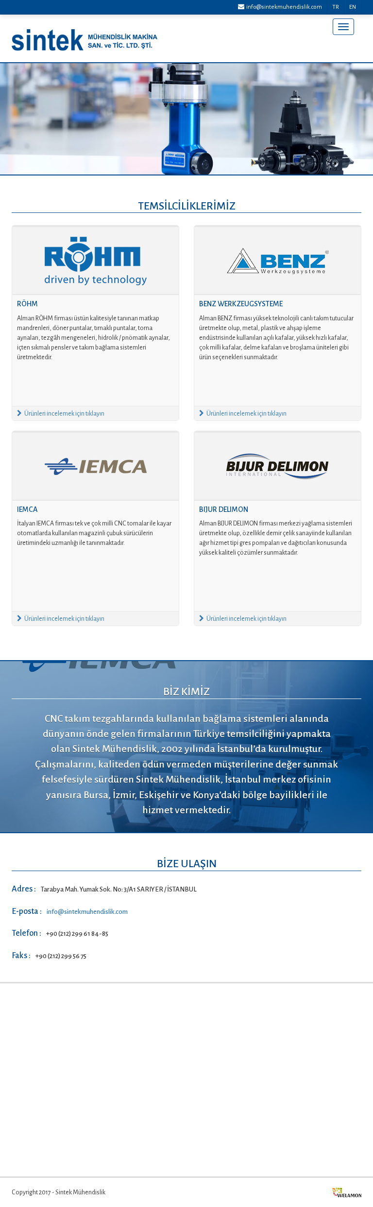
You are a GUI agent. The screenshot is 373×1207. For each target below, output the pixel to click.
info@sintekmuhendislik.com (283, 7)
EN (352, 7)
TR (335, 7)
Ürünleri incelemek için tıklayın (64, 413)
